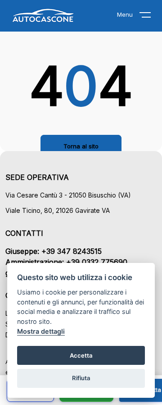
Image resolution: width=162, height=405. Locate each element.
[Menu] (151, 16)
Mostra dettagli (41, 331)
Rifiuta (81, 378)
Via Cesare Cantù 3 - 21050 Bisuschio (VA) (68, 195)
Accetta (81, 355)
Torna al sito (81, 146)
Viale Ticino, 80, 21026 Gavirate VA (57, 210)
